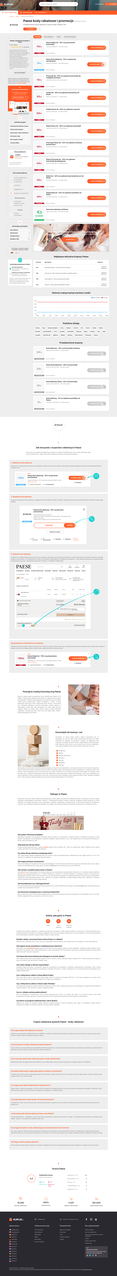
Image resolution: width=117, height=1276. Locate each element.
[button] (96, 297)
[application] (71, 306)
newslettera (31, 948)
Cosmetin (37, 335)
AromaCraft (70, 331)
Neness (101, 328)
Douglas (92, 331)
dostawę (46, 847)
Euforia (96, 335)
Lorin (55, 331)
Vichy (61, 328)
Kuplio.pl (11, 16)
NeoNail (63, 335)
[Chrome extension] (87, 1255)
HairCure (70, 335)
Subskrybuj (70, 239)
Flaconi (88, 328)
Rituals (94, 328)
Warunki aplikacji (50, 53)
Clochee (37, 328)
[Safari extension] (90, 1255)
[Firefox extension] (96, 1255)
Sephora (68, 328)
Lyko (98, 331)
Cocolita (75, 328)
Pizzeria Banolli (47, 331)
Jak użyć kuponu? (19, 72)
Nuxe (43, 328)
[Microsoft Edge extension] (93, 1255)
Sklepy (17, 16)
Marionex (37, 331)
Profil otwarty (18, 158)
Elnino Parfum (79, 335)
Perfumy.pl (88, 335)
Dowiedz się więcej (21, 83)
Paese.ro (17, 253)
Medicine (55, 335)
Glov (82, 328)
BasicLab (78, 331)
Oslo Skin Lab (46, 335)
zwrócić (22, 872)
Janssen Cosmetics (53, 328)
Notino (85, 331)
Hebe (104, 331)
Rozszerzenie (88, 1243)
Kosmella (62, 331)
